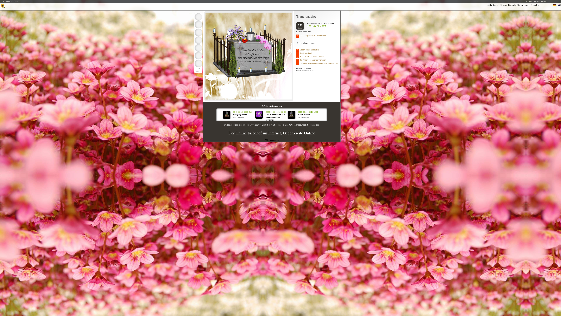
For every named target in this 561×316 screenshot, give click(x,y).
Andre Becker (304, 115)
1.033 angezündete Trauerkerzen (313, 36)
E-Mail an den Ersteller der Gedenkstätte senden (319, 63)
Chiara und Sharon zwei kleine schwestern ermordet (275, 117)
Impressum (274, 140)
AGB (267, 140)
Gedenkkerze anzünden (309, 50)
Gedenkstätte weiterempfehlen (312, 57)
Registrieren (541, 1)
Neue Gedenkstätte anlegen (516, 5)
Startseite (494, 5)
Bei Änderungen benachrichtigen (313, 60)
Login (530, 1)
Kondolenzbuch (306, 53)
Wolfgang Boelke (240, 115)
